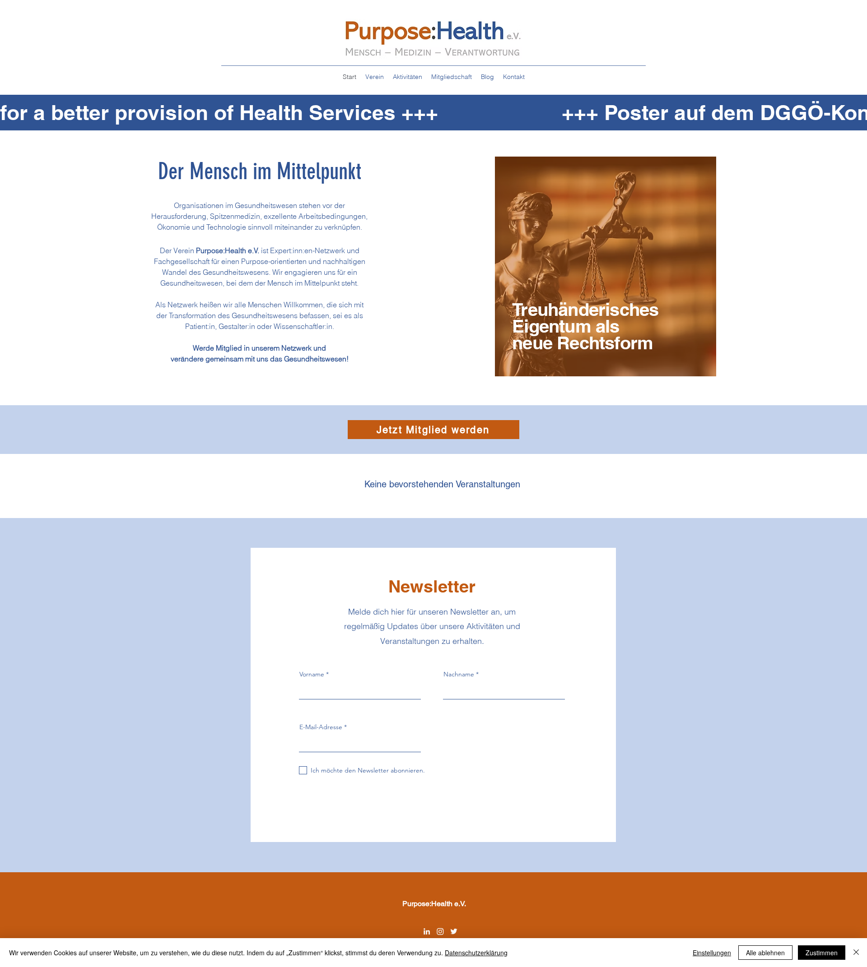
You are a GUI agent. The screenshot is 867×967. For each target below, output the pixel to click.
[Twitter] (453, 931)
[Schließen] (856, 952)
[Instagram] (440, 931)
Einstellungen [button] (712, 952)
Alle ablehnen (765, 952)
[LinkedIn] (426, 931)
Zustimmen (822, 952)
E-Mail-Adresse (320, 727)
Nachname (458, 674)
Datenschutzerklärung (476, 952)
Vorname (311, 674)
